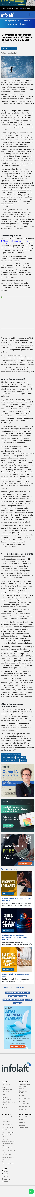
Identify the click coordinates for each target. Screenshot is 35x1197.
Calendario (22, 1122)
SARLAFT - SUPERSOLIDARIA (13, 999)
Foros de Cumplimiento (23, 1126)
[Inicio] (13, 14)
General (4, 1107)
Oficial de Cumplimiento (10, 760)
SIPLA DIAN (18, 1003)
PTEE (3, 1094)
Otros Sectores (9, 49)
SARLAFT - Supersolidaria (6, 1098)
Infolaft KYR (26, 20)
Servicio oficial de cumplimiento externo (24, 1086)
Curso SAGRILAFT (24, 1098)
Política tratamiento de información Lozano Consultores (8, 1162)
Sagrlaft (23, 760)
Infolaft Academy (13, 24)
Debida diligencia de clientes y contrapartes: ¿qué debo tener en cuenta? (14, 937)
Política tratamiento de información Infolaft (8, 1134)
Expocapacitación (24, 1107)
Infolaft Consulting (7, 1127)
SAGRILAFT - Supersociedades (7, 1088)
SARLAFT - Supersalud (8, 1102)
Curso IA (24, 24)
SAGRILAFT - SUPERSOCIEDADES (17, 992)
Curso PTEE (22, 1101)
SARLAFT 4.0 (5, 1092)
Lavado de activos (8, 757)
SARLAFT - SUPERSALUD (17, 996)
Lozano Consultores (8, 1157)
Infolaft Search (6, 1130)
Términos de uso (7, 1148)
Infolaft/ (6, 1171)
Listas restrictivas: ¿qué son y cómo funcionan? (15, 975)
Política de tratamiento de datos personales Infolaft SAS (8, 1142)
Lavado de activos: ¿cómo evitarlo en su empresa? (17, 899)
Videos (21, 1120)
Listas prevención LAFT (12, 20)
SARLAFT (29, 999)
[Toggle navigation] (31, 14)
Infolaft (6, 1174)
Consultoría (22, 1109)
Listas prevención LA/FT (24, 1092)
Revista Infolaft (23, 1117)
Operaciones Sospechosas (11, 754)
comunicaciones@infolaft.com (10, 8)
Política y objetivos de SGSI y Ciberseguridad (8, 1152)
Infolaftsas (7, 1179)
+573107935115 (26, 8)
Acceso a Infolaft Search (7, 1118)
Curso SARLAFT (23, 1104)
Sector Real (21, 757)
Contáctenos (6, 1121)
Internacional (6, 1084)
